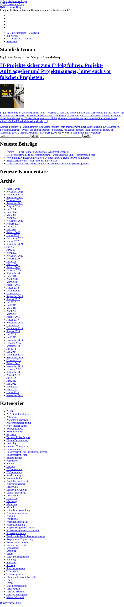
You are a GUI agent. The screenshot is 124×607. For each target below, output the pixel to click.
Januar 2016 (12, 325)
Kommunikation (14, 478)
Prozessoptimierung (16, 533)
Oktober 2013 (13, 360)
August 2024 (13, 206)
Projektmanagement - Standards (46, 129)
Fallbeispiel (12, 460)
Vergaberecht (13, 588)
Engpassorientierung (91, 126)
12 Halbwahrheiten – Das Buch (22, 32)
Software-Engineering (17, 556)
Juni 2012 (11, 380)
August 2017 (13, 299)
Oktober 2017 (13, 293)
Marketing (11, 501)
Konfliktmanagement (17, 481)
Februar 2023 (13, 232)
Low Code (11, 498)
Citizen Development (17, 440)
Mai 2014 (11, 351)
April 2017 (12, 311)
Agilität (10, 411)
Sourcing (11, 559)
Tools (9, 580)
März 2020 (12, 264)
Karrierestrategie (14, 475)
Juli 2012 (11, 377)
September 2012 (14, 372)
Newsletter (11, 41)
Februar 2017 (13, 316)
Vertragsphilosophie (16, 594)
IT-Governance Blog (10, 7)
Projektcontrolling (15, 524)
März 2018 (12, 281)
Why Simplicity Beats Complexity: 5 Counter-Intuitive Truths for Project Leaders (47, 157)
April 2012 (12, 386)
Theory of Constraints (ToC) (21, 577)
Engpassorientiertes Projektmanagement (59, 126)
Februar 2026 (13, 188)
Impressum (12, 35)
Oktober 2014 (13, 343)
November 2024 (14, 197)
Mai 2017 (11, 308)
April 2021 (12, 252)
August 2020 (13, 258)
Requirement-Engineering (19, 539)
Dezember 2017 (14, 290)
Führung (10, 463)
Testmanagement (92, 129)
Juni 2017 (11, 305)
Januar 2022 (12, 241)
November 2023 (14, 220)
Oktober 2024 (13, 200)
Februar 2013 (13, 363)
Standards (11, 562)
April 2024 (12, 217)
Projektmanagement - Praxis (14, 129)
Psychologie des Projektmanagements (25, 536)
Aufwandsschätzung (16, 425)
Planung (10, 516)
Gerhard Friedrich (9, 126)
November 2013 (14, 357)
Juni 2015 (11, 337)
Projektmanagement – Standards (22, 530)
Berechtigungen (14, 431)
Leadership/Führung (16, 489)
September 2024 (14, 203)
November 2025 (14, 191)
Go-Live (10, 466)
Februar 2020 (13, 267)
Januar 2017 (12, 319)
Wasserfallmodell (15, 597)
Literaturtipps (13, 495)
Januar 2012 (12, 392)
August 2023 (13, 223)
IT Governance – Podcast (19, 38)
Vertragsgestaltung (29, 132)
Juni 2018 (11, 276)
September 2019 (14, 273)
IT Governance (14, 469)
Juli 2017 (11, 302)
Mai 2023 (11, 229)
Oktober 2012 (13, 369)
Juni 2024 (11, 212)
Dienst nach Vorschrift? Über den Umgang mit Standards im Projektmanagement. (47, 163)
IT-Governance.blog (10, 603)
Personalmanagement (17, 513)
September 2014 (14, 345)
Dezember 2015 (14, 328)
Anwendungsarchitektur (18, 422)
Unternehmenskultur (16, 585)
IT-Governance (14, 472)
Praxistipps (12, 518)
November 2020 (14, 255)
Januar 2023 (12, 235)
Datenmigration (14, 449)
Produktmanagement (16, 521)
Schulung (11, 550)
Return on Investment (17, 542)
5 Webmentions (79, 132)
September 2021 (14, 244)
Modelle (10, 507)
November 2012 (14, 366)
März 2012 (12, 389)
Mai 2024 (11, 215)
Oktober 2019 (13, 270)
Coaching (11, 443)
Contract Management (17, 446)
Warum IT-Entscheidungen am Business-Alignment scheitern (37, 151)
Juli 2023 (11, 226)
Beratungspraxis (29, 126)
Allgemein (11, 417)
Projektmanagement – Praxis (21, 527)
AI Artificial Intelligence (18, 414)
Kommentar (94, 132)
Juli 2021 (11, 247)
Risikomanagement (73, 129)
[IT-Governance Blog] (12, 4)
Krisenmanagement (16, 484)
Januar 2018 (12, 287)
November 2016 (14, 322)
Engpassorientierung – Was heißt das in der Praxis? (32, 160)
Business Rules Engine (18, 437)
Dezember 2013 (14, 354)
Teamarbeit (12, 571)
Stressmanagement (15, 568)
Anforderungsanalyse (17, 420)
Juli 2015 (11, 334)
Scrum (9, 553)
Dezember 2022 (14, 238)
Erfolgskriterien (111, 126)
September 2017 (14, 296)
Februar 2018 (13, 284)
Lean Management (16, 492)
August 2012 (13, 375)
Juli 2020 (11, 261)
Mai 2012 (11, 383)
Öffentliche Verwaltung (18, 510)
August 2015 (13, 331)
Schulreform (12, 548)
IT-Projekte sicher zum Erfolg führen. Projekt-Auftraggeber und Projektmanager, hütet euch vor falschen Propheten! (55, 71)
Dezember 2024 (14, 194)
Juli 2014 (11, 348)
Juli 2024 (11, 209)
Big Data (11, 434)
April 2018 (12, 279)
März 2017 (12, 313)
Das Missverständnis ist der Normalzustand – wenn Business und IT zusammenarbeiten (50, 154)
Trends (9, 582)
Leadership (12, 486)
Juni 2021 (11, 249)
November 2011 (14, 395)
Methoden (11, 504)
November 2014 (14, 340)
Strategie (10, 565)
